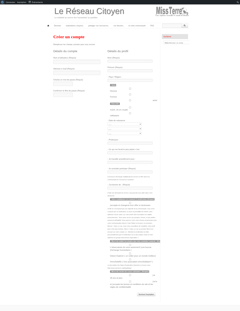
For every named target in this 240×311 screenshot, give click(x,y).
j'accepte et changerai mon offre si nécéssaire (130, 205)
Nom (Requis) (114, 58)
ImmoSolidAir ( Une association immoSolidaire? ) (131, 262)
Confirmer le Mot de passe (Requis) (69, 91)
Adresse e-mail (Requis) (64, 69)
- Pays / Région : (115, 77)
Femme (113, 97)
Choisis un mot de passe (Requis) (68, 80)
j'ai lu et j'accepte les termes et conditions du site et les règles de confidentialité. (133, 284)
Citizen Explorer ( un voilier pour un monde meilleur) (133, 256)
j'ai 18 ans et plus (132, 276)
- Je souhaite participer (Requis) (122, 168)
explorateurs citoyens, (75, 26)
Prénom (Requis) (115, 67)
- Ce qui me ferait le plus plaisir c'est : (124, 149)
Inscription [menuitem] (21, 2)
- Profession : (113, 140)
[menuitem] (2, 2)
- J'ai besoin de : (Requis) (119, 185)
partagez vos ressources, (98, 26)
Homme (113, 91)
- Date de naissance (116, 120)
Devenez (57, 26)
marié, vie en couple (119, 110)
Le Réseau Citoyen (89, 11)
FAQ (152, 26)
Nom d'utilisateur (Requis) (64, 58)
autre (155, 100)
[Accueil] (48, 26)
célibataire (114, 115)
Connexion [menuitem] (10, 2)
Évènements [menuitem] (37, 2)
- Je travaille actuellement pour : (122, 159)
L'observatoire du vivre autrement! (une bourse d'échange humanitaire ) (130, 248)
